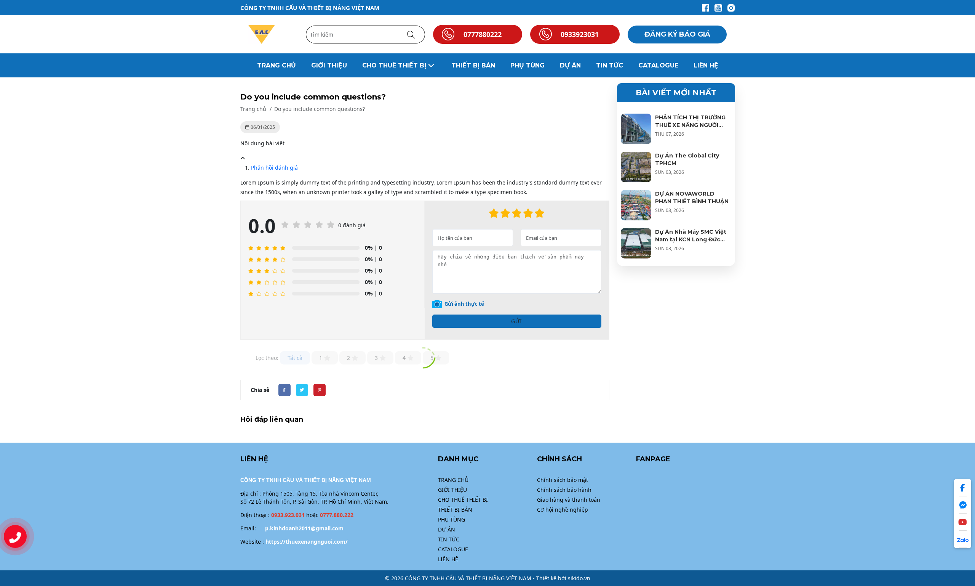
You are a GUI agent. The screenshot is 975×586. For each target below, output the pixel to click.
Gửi (516, 321)
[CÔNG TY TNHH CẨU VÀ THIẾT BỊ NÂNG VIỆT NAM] (261, 33)
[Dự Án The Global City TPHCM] (636, 167)
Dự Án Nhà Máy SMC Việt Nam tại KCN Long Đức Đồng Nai (690, 239)
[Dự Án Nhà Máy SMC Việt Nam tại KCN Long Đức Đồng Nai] (636, 243)
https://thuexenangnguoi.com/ (306, 541)
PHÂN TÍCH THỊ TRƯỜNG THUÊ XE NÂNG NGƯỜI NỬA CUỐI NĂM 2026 (690, 125)
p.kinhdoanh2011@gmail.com (304, 528)
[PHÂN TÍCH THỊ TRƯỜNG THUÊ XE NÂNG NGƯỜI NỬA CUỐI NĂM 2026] (636, 129)
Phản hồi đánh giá (274, 167)
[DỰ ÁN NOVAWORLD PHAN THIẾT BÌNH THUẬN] (636, 205)
